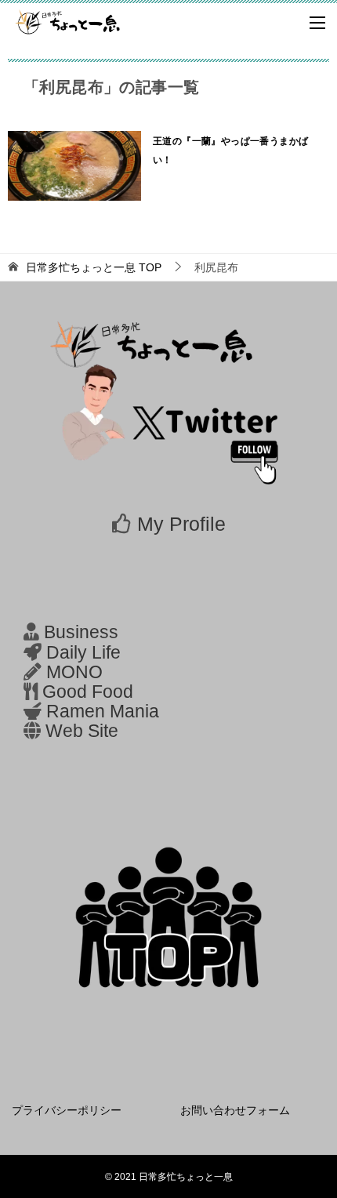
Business (81, 632)
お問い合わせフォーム (235, 1110)
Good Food (87, 692)
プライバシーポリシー (66, 1110)
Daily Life (83, 653)
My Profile (181, 524)
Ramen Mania (102, 711)
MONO (74, 672)
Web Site (81, 731)
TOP (93, 267)
